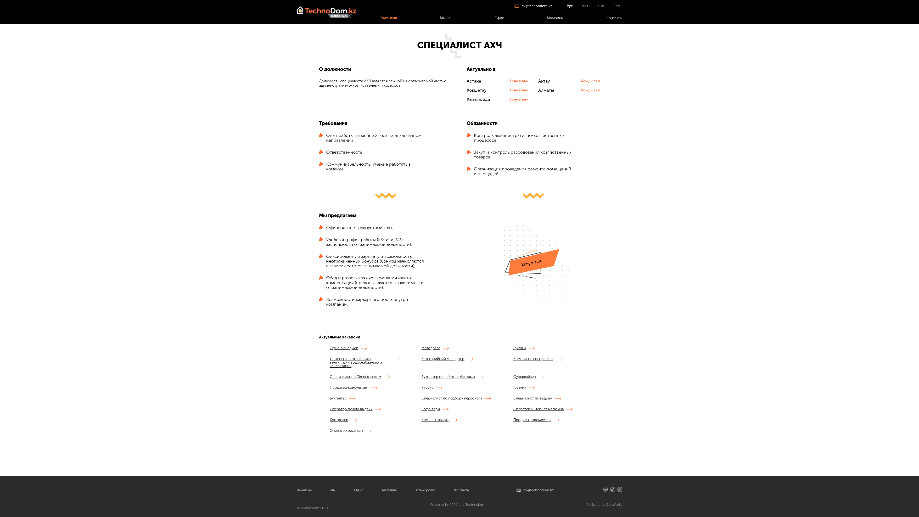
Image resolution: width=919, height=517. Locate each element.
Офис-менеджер (344, 348)
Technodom (474, 504)
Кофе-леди (430, 409)
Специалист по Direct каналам (355, 377)
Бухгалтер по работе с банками (448, 377)
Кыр (600, 6)
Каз (585, 6)
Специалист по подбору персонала (451, 398)
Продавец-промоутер (532, 420)
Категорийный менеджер (442, 359)
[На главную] (326, 12)
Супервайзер (524, 377)
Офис (358, 490)
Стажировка (425, 490)
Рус (570, 6)
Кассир (427, 388)
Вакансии (304, 490)
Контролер (339, 420)
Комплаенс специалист (533, 359)
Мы (333, 490)
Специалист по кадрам (533, 398)
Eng (617, 6)
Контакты (462, 490)
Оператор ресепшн (346, 431)
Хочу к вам (519, 81)
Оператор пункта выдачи (351, 409)
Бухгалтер (338, 398)
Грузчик (519, 348)
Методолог (430, 348)
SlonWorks (614, 504)
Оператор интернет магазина (538, 409)
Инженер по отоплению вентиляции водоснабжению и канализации (356, 362)
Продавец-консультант (349, 388)
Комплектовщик (434, 420)
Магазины (389, 490)
